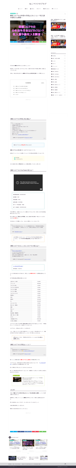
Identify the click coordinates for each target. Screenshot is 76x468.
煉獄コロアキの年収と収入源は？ (22, 86)
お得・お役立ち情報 (58, 58)
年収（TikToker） (58, 71)
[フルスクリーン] (64, 29)
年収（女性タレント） (58, 84)
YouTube (58, 55)
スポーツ (39, 8)
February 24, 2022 (28, 137)
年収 (27, 8)
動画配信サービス (58, 68)
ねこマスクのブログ (38, 4)
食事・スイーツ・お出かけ (58, 95)
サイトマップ (55, 8)
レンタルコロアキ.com (17, 266)
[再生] (52, 29)
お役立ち (32, 8)
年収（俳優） (58, 79)
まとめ (17, 94)
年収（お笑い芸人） (58, 76)
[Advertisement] (28, 56)
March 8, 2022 (27, 353)
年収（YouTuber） (13, 13)
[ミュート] (62, 29)
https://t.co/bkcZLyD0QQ (16, 250)
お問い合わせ (46, 8)
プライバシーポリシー (12, 466)
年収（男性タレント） (58, 92)
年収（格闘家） (58, 89)
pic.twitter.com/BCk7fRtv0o (23, 134)
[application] (58, 26)
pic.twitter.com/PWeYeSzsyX (28, 350)
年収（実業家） (58, 87)
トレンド (20, 8)
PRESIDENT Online (18, 231)
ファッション (58, 66)
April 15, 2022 (27, 259)
